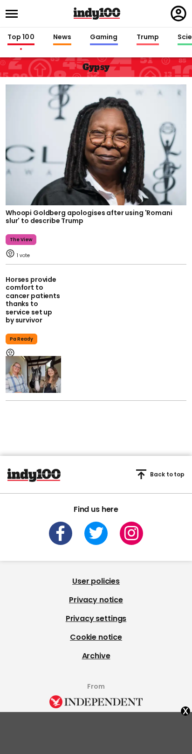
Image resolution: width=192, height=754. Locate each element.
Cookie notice (96, 637)
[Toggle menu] (14, 13)
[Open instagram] (131, 533)
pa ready (21, 338)
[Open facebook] (60, 533)
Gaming (104, 37)
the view (21, 239)
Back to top (167, 474)
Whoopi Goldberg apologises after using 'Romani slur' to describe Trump (89, 217)
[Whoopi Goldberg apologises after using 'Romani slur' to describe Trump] (96, 143)
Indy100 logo (97, 13)
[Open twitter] (96, 533)
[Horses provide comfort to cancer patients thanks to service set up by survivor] (33, 374)
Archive (96, 655)
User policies (96, 581)
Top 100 (20, 37)
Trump (148, 37)
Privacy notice (96, 599)
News (62, 37)
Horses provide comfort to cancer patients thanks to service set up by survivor (33, 300)
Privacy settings (96, 618)
